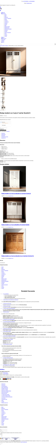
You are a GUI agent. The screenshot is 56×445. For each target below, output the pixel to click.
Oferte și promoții (8, 32)
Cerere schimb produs (6, 395)
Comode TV (7, 21)
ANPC (3, 400)
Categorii (4, 13)
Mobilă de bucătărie (5, 281)
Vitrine (6, 36)
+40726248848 (31, 1)
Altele (6, 14)
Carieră (3, 401)
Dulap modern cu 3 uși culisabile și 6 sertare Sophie (15, 224)
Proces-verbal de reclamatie (7, 396)
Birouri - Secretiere (8, 18)
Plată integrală (4, 125)
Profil (3, 42)
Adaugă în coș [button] (10, 195)
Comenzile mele (4, 399)
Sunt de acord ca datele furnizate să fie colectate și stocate (11, 432)
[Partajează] (1, 443)
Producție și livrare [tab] (5, 136)
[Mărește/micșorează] (0, 443)
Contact (3, 39)
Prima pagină (2, 45)
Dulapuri (6, 23)
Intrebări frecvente (5, 388)
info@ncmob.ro (29, 3)
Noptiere (6, 30)
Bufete (6, 19)
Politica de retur (4, 393)
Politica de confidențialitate (6, 390)
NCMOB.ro (2, 369)
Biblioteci (6, 17)
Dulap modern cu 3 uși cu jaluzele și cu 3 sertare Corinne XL (18, 256)
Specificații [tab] (3, 134)
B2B (3, 40)
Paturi (6, 33)
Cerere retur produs (5, 394)
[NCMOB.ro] (1, 9)
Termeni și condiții (5, 389)
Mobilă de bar (7, 27)
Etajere (6, 24)
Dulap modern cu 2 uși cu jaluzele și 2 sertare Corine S (16, 193)
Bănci (2, 268)
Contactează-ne (4, 386)
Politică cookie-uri (5, 402)
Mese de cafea (7, 26)
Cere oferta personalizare (3, 130)
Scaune (6, 34)
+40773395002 (25, 1)
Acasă (3, 12)
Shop (3, 37)
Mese (5, 25)
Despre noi (4, 38)
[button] (0, 46)
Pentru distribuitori (5, 387)
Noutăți (6, 31)
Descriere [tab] (3, 133)
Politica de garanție (5, 392)
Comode (6, 20)
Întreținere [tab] (3, 135)
